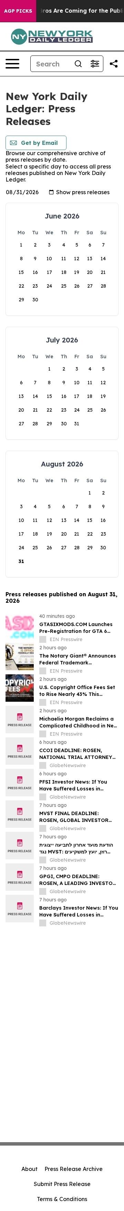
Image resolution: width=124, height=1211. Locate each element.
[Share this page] (113, 64)
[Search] (78, 64)
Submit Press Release (62, 1184)
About (29, 1168)
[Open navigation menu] (12, 64)
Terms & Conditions (62, 1199)
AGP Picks (18, 11)
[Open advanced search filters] (94, 64)
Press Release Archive (73, 1168)
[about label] (42, 639)
